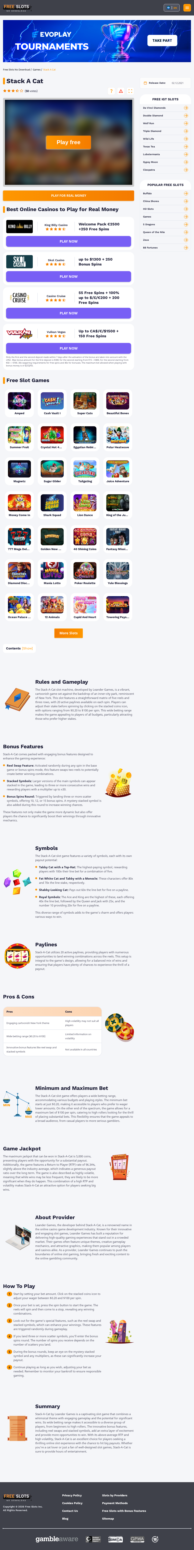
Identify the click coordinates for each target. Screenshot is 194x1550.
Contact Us (70, 1511)
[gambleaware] (57, 1539)
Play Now (68, 241)
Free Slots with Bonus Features (124, 1511)
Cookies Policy (72, 1503)
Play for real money (68, 195)
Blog (65, 1518)
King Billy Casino (56, 225)
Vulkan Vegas (56, 332)
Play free (69, 142)
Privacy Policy (72, 1495)
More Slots (68, 633)
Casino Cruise (56, 296)
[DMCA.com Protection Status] (115, 1539)
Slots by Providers (114, 1495)
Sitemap (108, 1518)
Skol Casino (56, 260)
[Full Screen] (130, 91)
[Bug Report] (121, 91)
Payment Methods (115, 1503)
